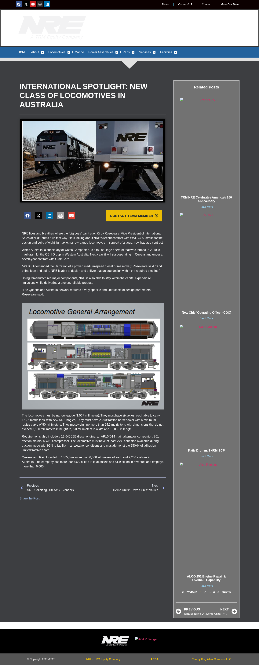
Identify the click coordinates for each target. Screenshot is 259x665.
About (35, 52)
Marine (79, 52)
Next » (226, 592)
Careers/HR (185, 4)
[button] (27, 215)
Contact (206, 4)
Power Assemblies (100, 52)
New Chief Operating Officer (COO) (206, 312)
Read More (206, 206)
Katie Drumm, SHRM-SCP (206, 450)
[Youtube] (33, 4)
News (165, 4)
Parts (126, 52)
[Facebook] (19, 4)
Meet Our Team (230, 4)
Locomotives (56, 52)
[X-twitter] (26, 4)
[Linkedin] (47, 4)
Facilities (166, 52)
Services (145, 52)
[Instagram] (40, 4)
